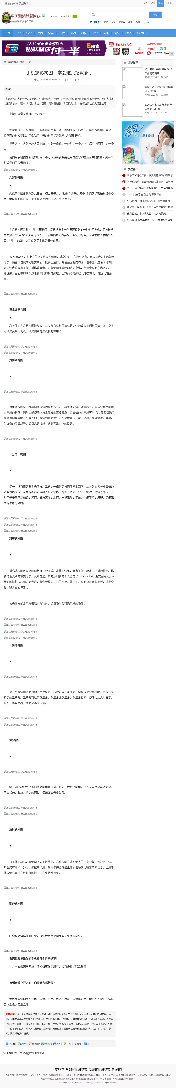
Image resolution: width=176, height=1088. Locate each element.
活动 (73, 33)
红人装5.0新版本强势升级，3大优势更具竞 (149, 220)
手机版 (169, 3)
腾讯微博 (48, 1044)
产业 (18, 33)
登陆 (145, 3)
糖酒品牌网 (13, 62)
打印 (89, 1044)
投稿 (160, 3)
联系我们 (71, 1069)
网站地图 (117, 1069)
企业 (95, 33)
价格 (138, 22)
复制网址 (79, 1044)
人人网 (59, 1044)
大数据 (140, 33)
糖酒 (106, 22)
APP (113, 22)
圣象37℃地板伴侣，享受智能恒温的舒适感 (150, 175)
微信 (69, 1044)
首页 (7, 33)
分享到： (13, 1044)
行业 (29, 33)
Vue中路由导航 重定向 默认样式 (144, 194)
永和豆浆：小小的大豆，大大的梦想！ (147, 213)
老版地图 (94, 1069)
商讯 (106, 33)
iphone (146, 22)
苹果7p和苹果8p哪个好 (32, 1053)
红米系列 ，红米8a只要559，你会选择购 (148, 201)
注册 (153, 3)
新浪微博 (36, 1044)
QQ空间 (24, 1044)
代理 (62, 33)
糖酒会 (122, 22)
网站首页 (59, 1069)
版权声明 (82, 1069)
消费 (117, 33)
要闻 (40, 33)
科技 (84, 33)
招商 (130, 22)
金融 (128, 33)
